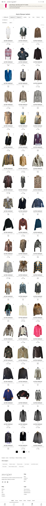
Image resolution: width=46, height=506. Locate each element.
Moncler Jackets (19, 464)
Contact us (26, 478)
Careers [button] (25, 479)
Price (42, 17)
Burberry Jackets (12, 464)
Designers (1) (19, 17)
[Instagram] (5, 482)
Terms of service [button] (27, 489)
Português (29, 500)
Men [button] (2, 490)
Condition (24, 17)
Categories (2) (12, 17)
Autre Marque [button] (4, 22)
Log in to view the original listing (14, 7)
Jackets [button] (11, 22)
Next (29, 451)
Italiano (25, 500)
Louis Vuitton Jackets (34, 464)
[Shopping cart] (43, 1)
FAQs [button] (25, 476)
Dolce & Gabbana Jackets (13, 466)
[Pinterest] (8, 482)
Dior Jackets (5, 466)
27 (26, 451)
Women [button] (3, 489)
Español (33, 500)
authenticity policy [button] (27, 492)
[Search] (39, 1)
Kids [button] (2, 492)
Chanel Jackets (5, 464)
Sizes (29, 17)
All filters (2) (6, 17)
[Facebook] (3, 482)
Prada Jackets (21, 466)
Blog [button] (24, 481)
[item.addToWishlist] (13, 27)
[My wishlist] (41, 1)
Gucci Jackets (27, 464)
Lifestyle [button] (3, 494)
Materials (38, 17)
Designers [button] (3, 495)
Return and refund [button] (27, 490)
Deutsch (20, 500)
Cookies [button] (25, 494)
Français (16, 500)
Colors (33, 17)
